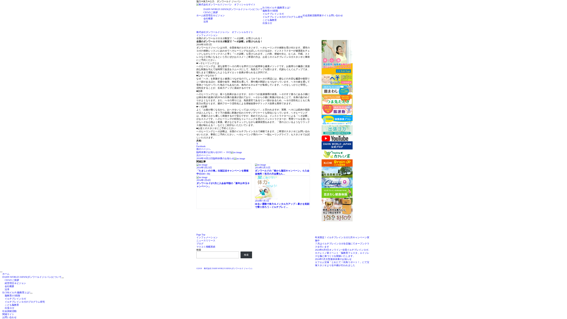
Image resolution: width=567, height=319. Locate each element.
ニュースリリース (205, 240)
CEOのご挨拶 (210, 12)
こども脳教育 (270, 20)
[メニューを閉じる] (1, 271)
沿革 (205, 21)
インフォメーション (207, 237)
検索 (198, 250)
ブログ (199, 243)
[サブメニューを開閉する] (62, 277)
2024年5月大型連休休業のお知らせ (333, 259)
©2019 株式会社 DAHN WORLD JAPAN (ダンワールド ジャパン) (224, 268)
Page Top (200, 234)
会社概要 (208, 18)
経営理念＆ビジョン (214, 15)
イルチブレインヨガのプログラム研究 (283, 17)
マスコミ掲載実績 (205, 246)
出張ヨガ (267, 23)
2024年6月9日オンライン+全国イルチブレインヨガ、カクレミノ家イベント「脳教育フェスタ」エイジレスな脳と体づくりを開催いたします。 (343, 253)
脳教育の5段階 (270, 10)
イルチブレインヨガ (273, 14)
